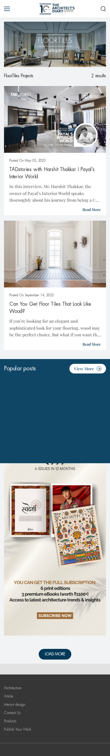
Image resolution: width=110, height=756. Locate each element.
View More (84, 368)
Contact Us (12, 712)
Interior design (14, 704)
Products (10, 721)
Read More (91, 209)
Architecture (13, 687)
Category (55, 50)
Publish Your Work (17, 729)
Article (8, 696)
